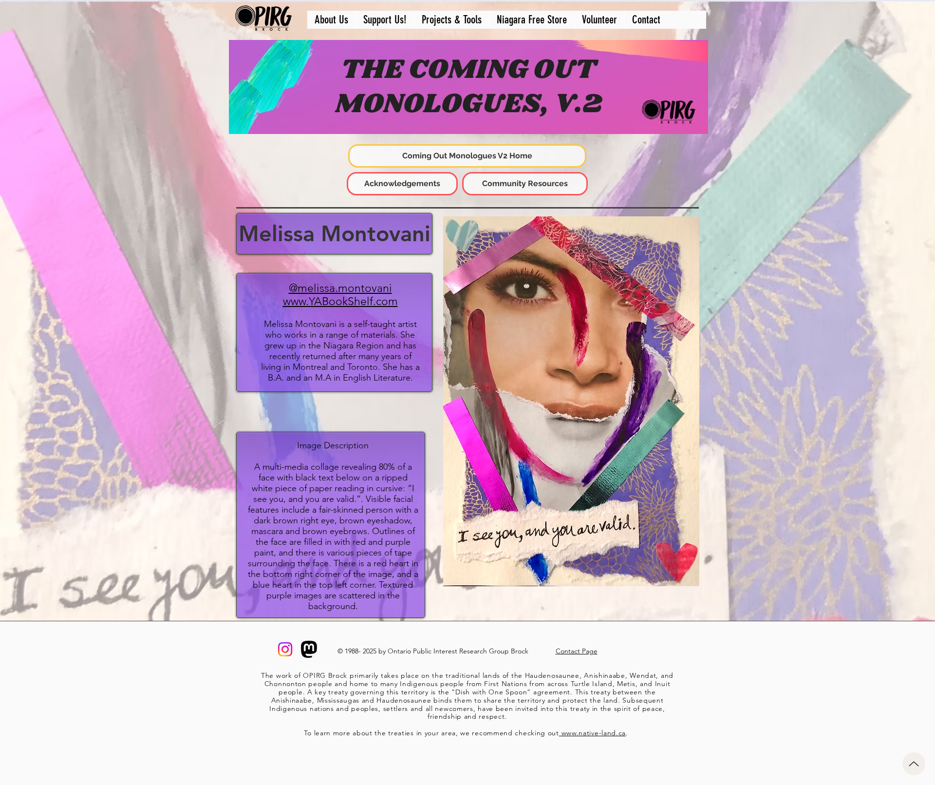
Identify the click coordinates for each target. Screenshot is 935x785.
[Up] (913, 763)
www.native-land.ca (592, 732)
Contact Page (577, 651)
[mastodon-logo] (308, 649)
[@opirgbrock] (285, 649)
